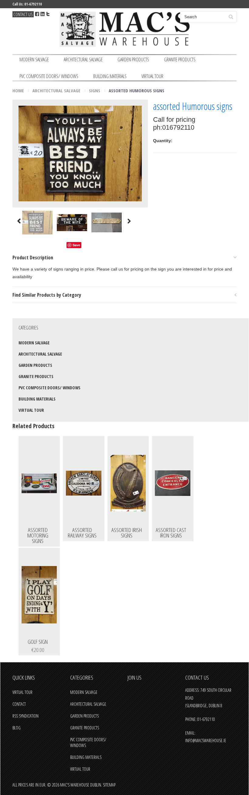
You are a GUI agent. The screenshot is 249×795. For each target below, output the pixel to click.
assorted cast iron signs (171, 533)
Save (76, 245)
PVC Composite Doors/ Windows (48, 76)
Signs (94, 90)
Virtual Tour (152, 76)
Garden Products (133, 59)
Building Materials (110, 76)
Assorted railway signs (82, 533)
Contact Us (23, 14)
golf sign (38, 642)
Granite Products (180, 59)
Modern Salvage (34, 59)
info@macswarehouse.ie (205, 740)
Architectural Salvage (83, 59)
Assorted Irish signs (126, 533)
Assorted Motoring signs (37, 536)
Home (18, 90)
